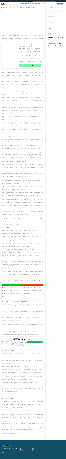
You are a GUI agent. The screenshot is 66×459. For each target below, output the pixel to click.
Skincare (36, 3)
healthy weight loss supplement (35, 123)
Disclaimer (21, 449)
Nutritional (39, 3)
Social (33, 3)
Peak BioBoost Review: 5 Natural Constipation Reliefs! (55, 32)
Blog (20, 447)
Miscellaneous (44, 3)
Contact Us (21, 450)
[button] (3, 33)
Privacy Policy (21, 451)
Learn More (30, 65)
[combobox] (44, 1)
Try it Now (34, 342)
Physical (23, 3)
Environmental (27, 3)
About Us (21, 448)
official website (10, 38)
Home (21, 3)
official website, (24, 240)
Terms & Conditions (22, 452)
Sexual (31, 3)
